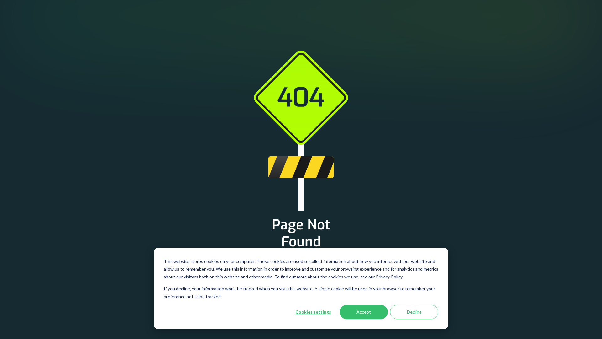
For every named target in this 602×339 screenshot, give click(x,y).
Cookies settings (313, 312)
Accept (363, 312)
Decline (414, 312)
